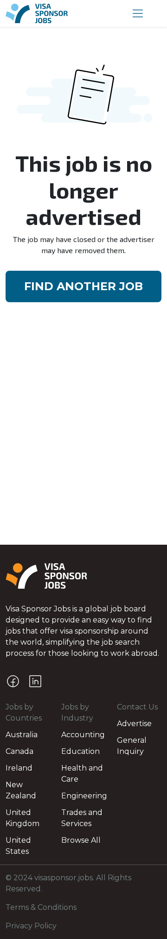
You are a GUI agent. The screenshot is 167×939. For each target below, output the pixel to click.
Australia (22, 734)
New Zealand (21, 790)
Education (80, 751)
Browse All (81, 840)
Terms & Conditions (41, 907)
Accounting (83, 734)
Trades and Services (82, 818)
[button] (137, 13)
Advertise (134, 723)
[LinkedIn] (35, 681)
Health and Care (82, 774)
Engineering (83, 795)
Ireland (19, 768)
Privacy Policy (31, 925)
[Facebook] (13, 681)
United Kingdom (22, 818)
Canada (19, 751)
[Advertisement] (83, 456)
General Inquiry (132, 746)
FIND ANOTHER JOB (83, 286)
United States (18, 846)
